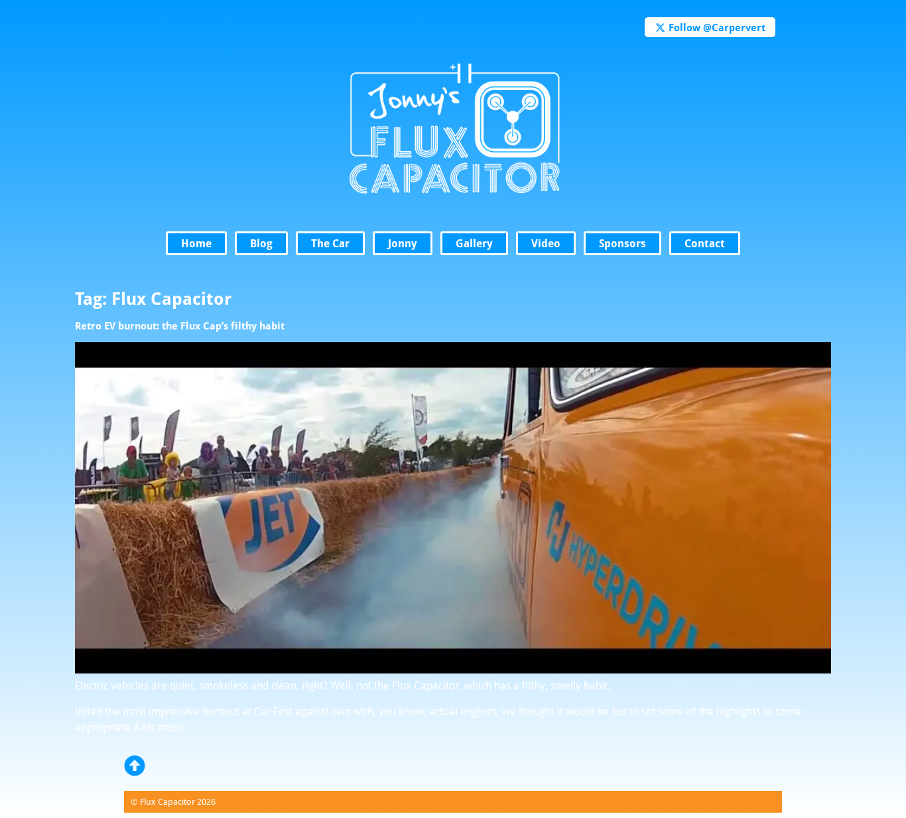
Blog (261, 243)
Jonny (402, 243)
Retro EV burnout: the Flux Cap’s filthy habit (180, 325)
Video (545, 243)
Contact (704, 243)
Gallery (474, 243)
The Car (330, 243)
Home (196, 243)
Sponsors (622, 243)
